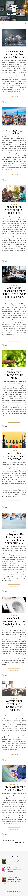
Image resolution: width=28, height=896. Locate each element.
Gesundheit (14, 784)
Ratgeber (14, 204)
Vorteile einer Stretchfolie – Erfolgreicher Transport (14, 705)
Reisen (14, 531)
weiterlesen (14, 96)
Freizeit (14, 49)
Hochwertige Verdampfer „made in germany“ (14, 455)
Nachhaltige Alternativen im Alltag (14, 374)
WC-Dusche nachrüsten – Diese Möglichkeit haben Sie (14, 622)
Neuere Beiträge (19, 842)
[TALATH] (14, 9)
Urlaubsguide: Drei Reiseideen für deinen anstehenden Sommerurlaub (14, 538)
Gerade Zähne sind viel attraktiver (14, 788)
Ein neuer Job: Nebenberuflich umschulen (14, 209)
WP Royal (18, 893)
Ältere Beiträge (8, 840)
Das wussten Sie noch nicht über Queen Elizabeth (14, 54)
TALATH (6, 102)
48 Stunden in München (14, 132)
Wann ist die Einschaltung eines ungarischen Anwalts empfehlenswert (14, 292)
